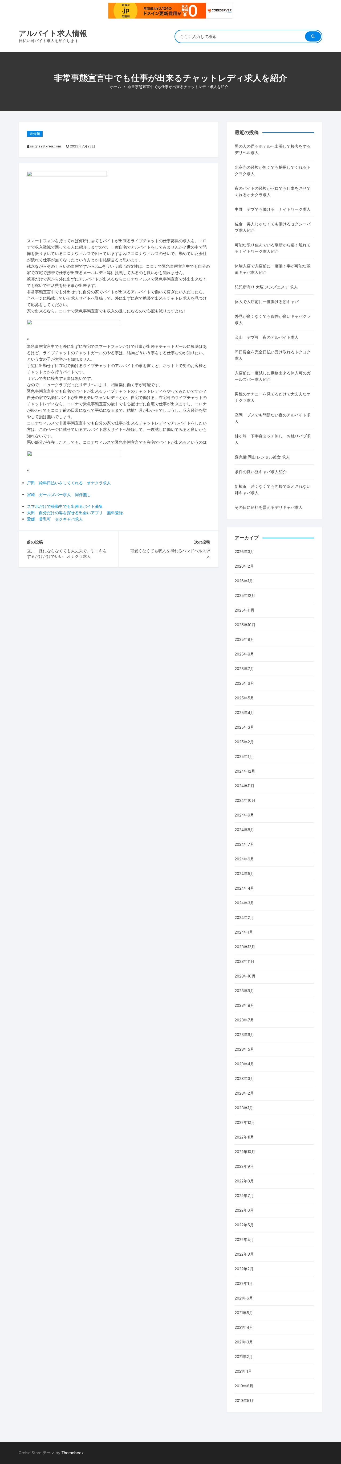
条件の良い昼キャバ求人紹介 (261, 471)
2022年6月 (244, 1210)
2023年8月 (244, 1005)
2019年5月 (244, 1400)
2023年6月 (244, 1034)
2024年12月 (245, 771)
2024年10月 (245, 800)
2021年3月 (244, 1342)
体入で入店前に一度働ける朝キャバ (267, 301)
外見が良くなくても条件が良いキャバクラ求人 (273, 319)
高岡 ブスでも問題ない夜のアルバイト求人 (273, 418)
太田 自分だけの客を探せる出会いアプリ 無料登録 (75, 512)
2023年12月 (245, 946)
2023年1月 (244, 1107)
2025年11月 (244, 610)
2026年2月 (244, 566)
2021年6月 (244, 1298)
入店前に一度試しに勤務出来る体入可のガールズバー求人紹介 (273, 376)
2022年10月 (245, 1151)
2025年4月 (244, 712)
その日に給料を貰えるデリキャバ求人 (269, 507)
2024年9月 (244, 815)
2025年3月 (244, 727)
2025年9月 (244, 639)
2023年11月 (244, 961)
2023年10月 (245, 976)
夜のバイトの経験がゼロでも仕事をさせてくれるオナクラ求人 (273, 191)
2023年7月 (244, 1019)
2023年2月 (244, 1093)
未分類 (35, 133)
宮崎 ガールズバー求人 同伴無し (59, 494)
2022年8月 (244, 1180)
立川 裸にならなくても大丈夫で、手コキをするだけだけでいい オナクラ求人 (67, 553)
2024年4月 (244, 888)
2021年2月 (244, 1356)
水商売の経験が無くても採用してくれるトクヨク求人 (273, 170)
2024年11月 (244, 785)
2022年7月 (244, 1195)
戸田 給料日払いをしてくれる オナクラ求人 (69, 482)
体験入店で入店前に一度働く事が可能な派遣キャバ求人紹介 (273, 269)
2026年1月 (244, 580)
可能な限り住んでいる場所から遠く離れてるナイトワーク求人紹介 (273, 248)
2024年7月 (244, 844)
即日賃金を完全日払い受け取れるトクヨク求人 (273, 355)
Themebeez (72, 1452)
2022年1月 (244, 1283)
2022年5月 (244, 1224)
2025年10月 (245, 624)
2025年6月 (244, 683)
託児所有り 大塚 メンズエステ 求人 (266, 287)
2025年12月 (245, 595)
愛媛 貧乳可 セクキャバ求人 (55, 519)
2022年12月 (245, 1122)
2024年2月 (244, 917)
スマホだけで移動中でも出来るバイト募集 (65, 506)
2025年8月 (244, 654)
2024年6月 (244, 858)
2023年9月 (244, 990)
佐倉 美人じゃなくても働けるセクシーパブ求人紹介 (273, 227)
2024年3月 (244, 902)
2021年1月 (243, 1371)
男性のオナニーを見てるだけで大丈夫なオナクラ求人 (273, 397)
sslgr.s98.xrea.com (45, 146)
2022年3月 (244, 1254)
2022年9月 (244, 1166)
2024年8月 (244, 829)
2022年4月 (244, 1239)
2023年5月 (244, 1049)
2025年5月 (244, 697)
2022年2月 (244, 1268)
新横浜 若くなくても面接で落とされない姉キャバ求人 (273, 489)
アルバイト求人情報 (53, 33)
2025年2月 (244, 741)
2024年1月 (244, 932)
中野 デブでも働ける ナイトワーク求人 (273, 209)
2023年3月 (244, 1078)
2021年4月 (244, 1327)
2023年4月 (244, 1063)
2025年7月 (244, 668)
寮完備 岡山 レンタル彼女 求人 (262, 457)
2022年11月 (244, 1137)
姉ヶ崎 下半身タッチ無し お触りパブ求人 (273, 439)
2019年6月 (244, 1385)
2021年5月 (244, 1312)
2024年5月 (244, 873)
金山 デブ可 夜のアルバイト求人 (267, 337)
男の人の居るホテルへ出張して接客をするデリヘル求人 (273, 149)
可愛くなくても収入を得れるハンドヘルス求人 (170, 553)
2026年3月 (244, 551)
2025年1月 (244, 756)
